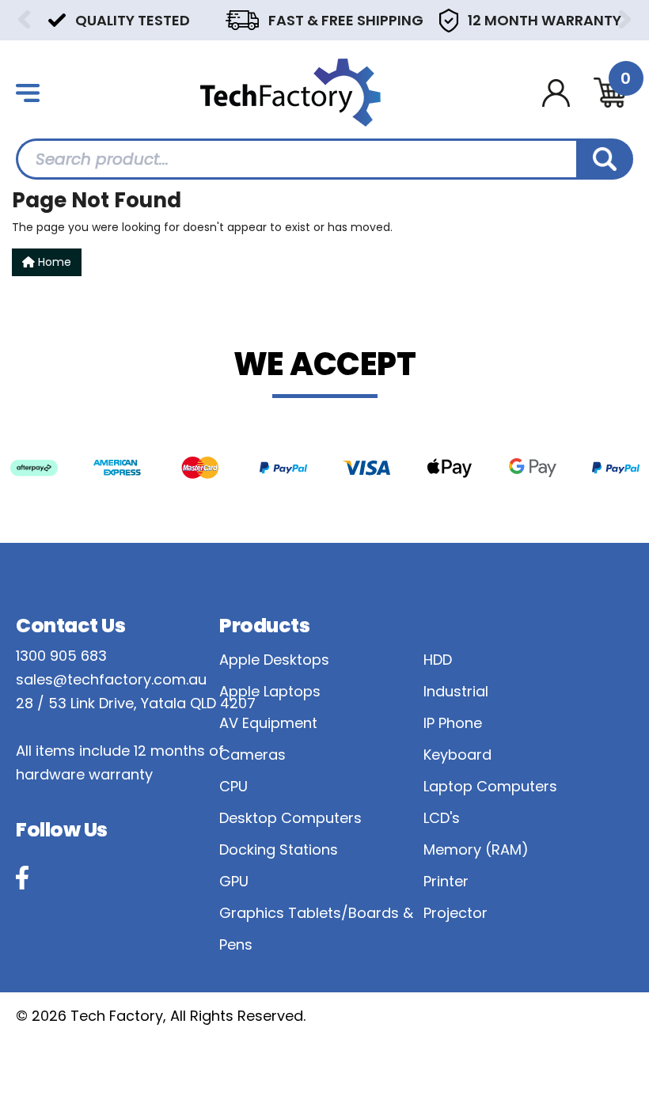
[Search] (604, 159)
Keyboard (457, 754)
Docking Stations (278, 849)
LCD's (441, 818)
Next (625, 19)
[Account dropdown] (556, 93)
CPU (233, 786)
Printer (446, 881)
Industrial (455, 691)
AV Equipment (268, 723)
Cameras (252, 754)
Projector (455, 913)
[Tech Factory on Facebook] (22, 877)
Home (53, 262)
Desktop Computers (290, 818)
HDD (437, 659)
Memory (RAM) (476, 849)
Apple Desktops (274, 659)
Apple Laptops (270, 691)
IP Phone (452, 723)
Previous (24, 19)
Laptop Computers (490, 786)
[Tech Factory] (290, 92)
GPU (234, 881)
